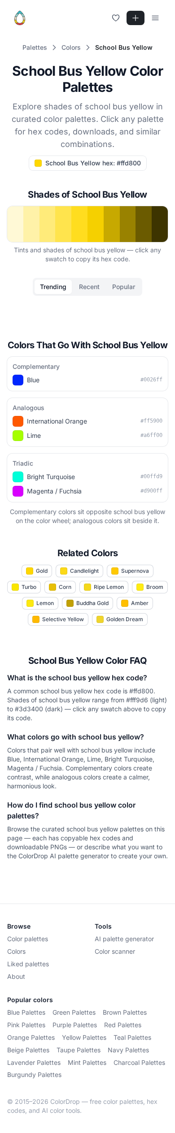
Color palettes (27, 939)
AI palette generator (124, 939)
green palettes (74, 1012)
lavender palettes (34, 1062)
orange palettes (31, 1037)
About (16, 976)
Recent (89, 286)
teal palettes (132, 1037)
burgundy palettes (34, 1074)
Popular (123, 286)
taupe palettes (79, 1050)
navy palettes (128, 1050)
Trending (53, 286)
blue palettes (26, 1012)
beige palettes (28, 1050)
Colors (16, 951)
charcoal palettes (139, 1062)
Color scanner (115, 951)
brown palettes (125, 1012)
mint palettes (87, 1062)
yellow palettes (84, 1037)
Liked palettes (28, 964)
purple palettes (74, 1025)
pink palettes (26, 1025)
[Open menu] (155, 18)
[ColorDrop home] (20, 18)
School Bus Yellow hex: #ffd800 (93, 163)
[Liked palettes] (116, 18)
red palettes (122, 1025)
